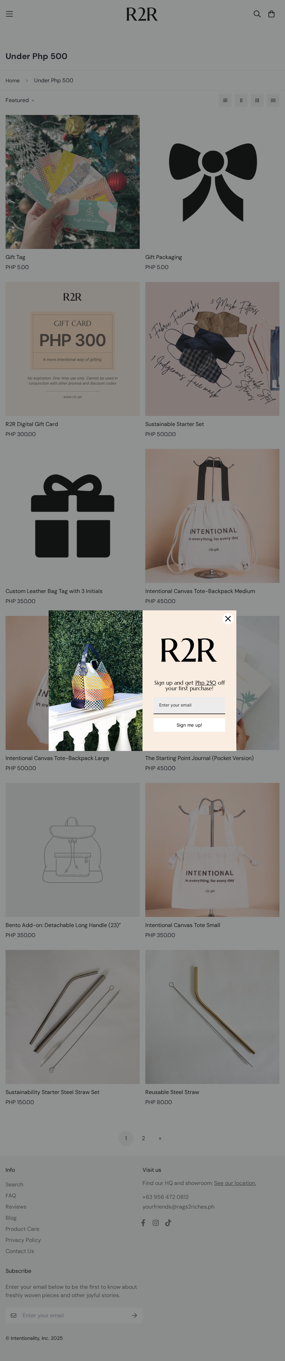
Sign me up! (189, 725)
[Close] (228, 618)
